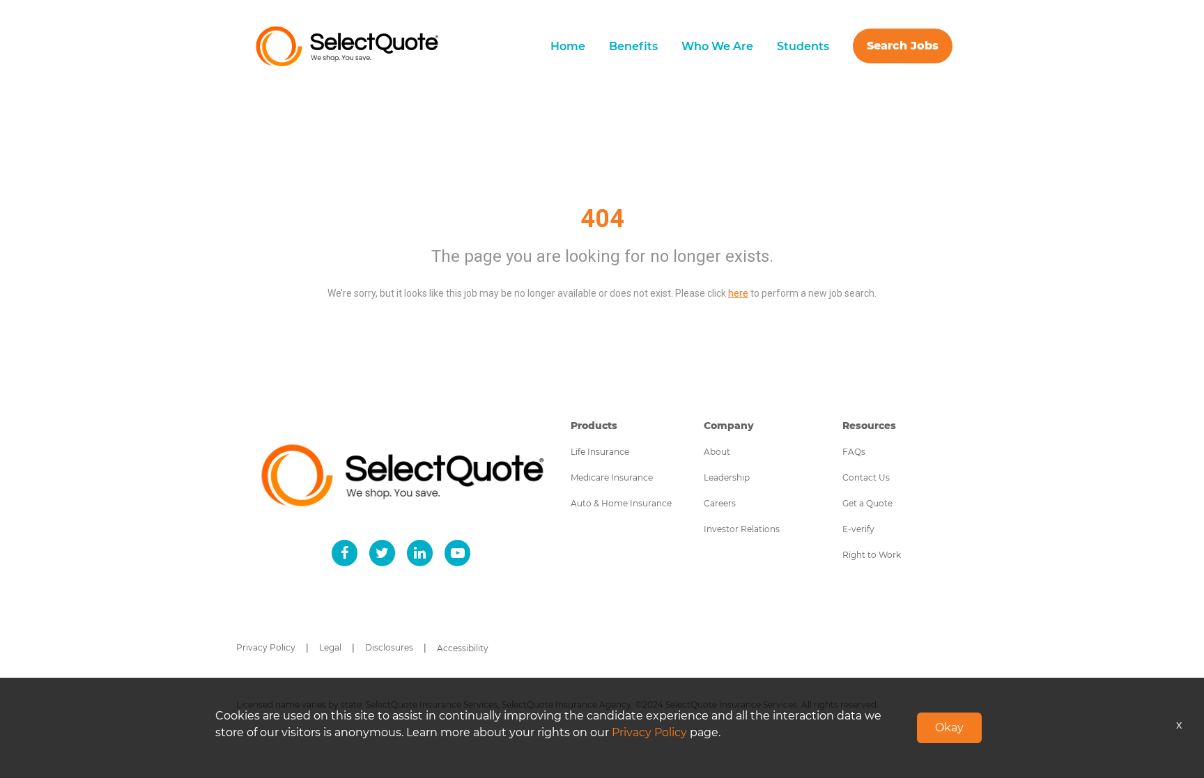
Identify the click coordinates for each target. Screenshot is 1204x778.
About (717, 451)
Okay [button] (949, 727)
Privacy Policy (265, 647)
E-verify (858, 529)
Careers (720, 503)
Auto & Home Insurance (621, 503)
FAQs (853, 451)
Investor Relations (742, 529)
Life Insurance (600, 451)
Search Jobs (903, 45)
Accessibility (462, 648)
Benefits (633, 46)
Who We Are (717, 46)
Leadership (727, 477)
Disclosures (389, 647)
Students (803, 46)
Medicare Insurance (612, 477)
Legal (330, 647)
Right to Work (871, 555)
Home (567, 46)
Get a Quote (867, 503)
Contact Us (866, 477)
